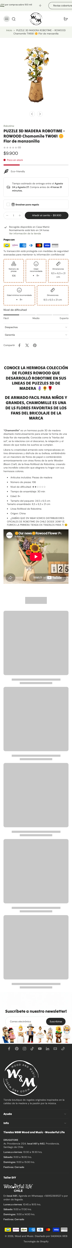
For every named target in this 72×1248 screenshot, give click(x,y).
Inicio (9, 30)
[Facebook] (9, 1048)
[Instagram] (24, 1048)
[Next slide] (40, 114)
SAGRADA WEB (59, 1236)
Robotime (8, 125)
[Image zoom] (36, 73)
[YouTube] (40, 1048)
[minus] (7, 215)
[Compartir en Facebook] (19, 345)
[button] (47, 215)
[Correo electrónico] (55, 1048)
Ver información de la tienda (25, 233)
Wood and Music (24, 1236)
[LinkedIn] (47, 1048)
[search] (13, 18)
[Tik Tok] (32, 1048)
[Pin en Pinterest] (35, 345)
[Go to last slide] (32, 114)
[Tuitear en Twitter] (27, 345)
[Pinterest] (17, 1048)
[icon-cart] (65, 19)
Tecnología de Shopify (36, 1241)
